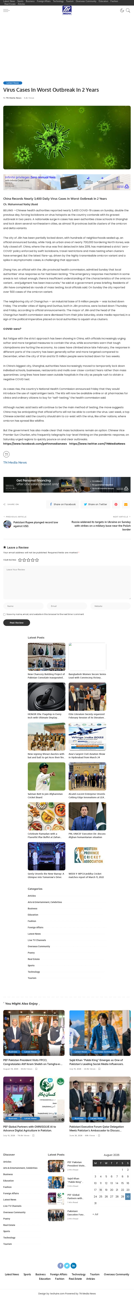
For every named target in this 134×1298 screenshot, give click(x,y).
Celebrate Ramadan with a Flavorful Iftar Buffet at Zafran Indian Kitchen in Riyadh (44, 837)
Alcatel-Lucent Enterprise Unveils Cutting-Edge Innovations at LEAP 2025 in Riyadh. (87, 797)
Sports (31, 965)
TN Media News (13, 98)
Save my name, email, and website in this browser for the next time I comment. (45, 614)
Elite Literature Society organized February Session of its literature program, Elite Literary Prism (87, 717)
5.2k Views (29, 98)
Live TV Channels (37, 940)
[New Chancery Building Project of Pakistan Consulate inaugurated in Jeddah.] (46, 657)
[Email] (126, 504)
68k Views (90, 1135)
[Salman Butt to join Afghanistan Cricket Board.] (46, 776)
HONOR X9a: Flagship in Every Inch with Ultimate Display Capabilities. (44, 717)
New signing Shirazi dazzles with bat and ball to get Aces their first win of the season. (46, 757)
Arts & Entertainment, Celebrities (45, 902)
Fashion (32, 921)
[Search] (127, 10)
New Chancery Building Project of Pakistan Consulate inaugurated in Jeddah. (46, 677)
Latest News (13, 83)
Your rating (9, 560)
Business (32, 908)
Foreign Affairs (35, 927)
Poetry (31, 952)
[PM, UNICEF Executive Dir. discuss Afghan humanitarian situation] (87, 816)
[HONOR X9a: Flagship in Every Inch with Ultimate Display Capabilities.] (46, 697)
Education (33, 914)
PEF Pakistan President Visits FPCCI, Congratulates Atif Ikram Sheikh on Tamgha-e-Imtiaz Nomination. (31, 1063)
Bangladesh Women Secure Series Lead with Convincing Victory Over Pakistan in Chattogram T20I (87, 677)
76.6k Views (23, 1135)
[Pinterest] (116, 504)
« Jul (95, 1214)
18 (101, 1190)
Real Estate (34, 959)
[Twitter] (67, 1266)
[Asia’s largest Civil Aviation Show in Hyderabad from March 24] (87, 737)
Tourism (32, 978)
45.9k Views (89, 1069)
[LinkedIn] (73, 1266)
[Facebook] (60, 1266)
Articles (32, 895)
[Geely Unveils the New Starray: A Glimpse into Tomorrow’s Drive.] (46, 856)
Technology (34, 972)
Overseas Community (39, 946)
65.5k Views (26, 1069)
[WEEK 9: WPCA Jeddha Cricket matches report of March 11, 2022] (87, 856)
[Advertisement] (67, 40)
